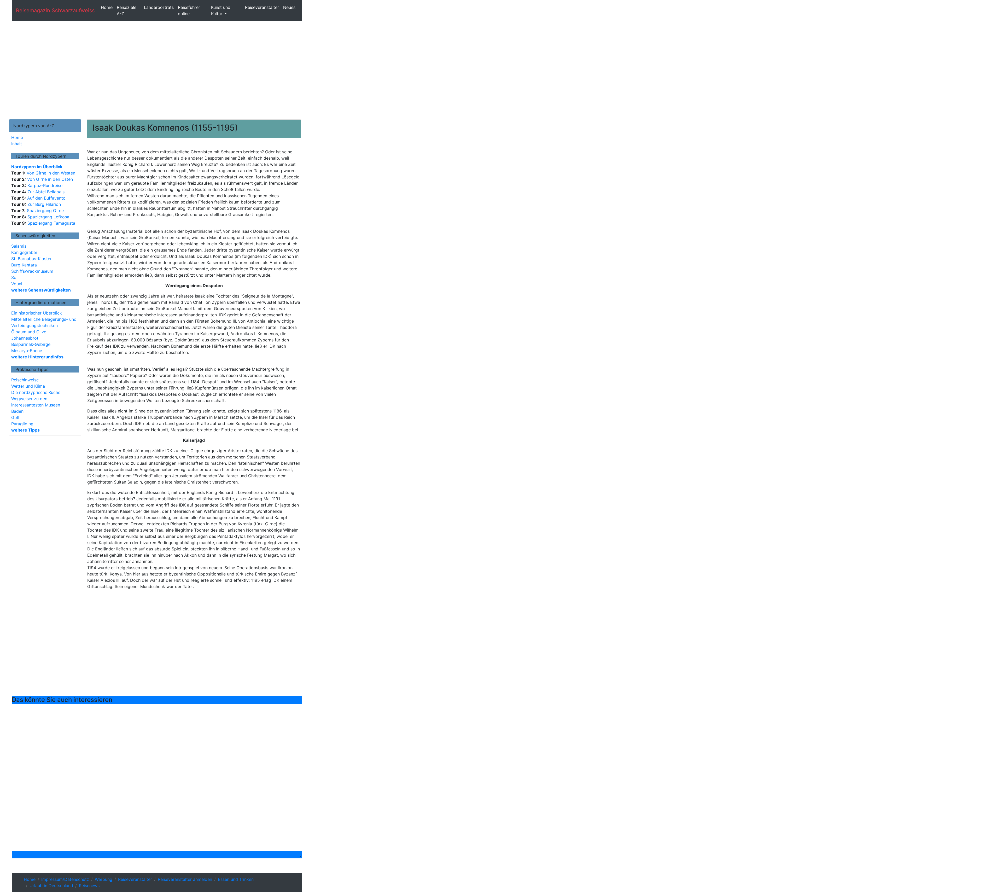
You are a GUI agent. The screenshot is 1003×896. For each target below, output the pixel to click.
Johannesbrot (24, 338)
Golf (15, 417)
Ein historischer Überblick (36, 313)
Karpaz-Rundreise (44, 185)
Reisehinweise (25, 379)
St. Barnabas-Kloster (31, 258)
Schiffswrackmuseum (32, 271)
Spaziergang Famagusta (50, 223)
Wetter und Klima (28, 386)
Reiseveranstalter (262, 7)
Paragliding (22, 423)
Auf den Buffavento (46, 198)
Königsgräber (24, 252)
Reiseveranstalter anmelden (185, 879)
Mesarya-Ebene (26, 350)
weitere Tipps (25, 430)
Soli (15, 277)
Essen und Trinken (236, 879)
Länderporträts (159, 7)
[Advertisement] (157, 70)
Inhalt (16, 143)
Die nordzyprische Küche (35, 392)
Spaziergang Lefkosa (47, 216)
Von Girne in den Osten (49, 179)
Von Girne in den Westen (50, 173)
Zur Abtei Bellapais (45, 191)
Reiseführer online (189, 10)
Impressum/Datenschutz (65, 879)
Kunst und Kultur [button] (220, 10)
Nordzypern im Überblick (36, 166)
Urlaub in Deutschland (51, 885)
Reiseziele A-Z (126, 10)
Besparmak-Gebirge (30, 344)
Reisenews (89, 885)
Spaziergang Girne (45, 210)
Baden (17, 411)
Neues (289, 7)
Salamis (18, 246)
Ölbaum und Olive (28, 331)
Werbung (103, 879)
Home (107, 7)
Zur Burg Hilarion (43, 204)
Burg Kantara (24, 264)
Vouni (16, 283)
